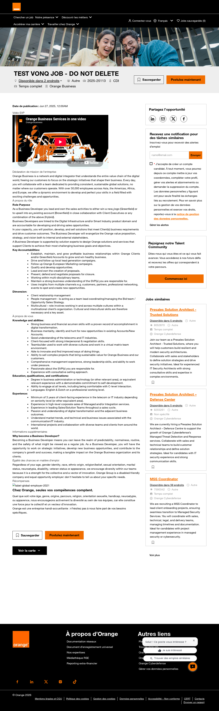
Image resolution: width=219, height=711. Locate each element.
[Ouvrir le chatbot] (192, 666)
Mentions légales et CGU (48, 698)
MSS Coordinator (164, 479)
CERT (187, 698)
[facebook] (17, 682)
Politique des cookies (77, 698)
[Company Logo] (16, 6)
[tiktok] (75, 682)
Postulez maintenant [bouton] (64, 535)
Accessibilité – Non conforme (164, 698)
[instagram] (60, 682)
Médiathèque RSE (78, 658)
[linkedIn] (32, 682)
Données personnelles (132, 698)
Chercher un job (23, 17)
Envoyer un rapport (194, 702)
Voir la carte (27, 550)
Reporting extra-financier (82, 663)
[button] (139, 20)
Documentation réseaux (81, 641)
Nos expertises (76, 652)
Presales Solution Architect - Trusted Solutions (173, 312)
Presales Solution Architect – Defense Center (173, 396)
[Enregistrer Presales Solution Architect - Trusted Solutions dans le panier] (153, 382)
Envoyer (196, 155)
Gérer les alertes (159, 225)
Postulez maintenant (186, 79)
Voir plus (155, 555)
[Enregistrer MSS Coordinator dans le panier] (153, 542)
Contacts (199, 698)
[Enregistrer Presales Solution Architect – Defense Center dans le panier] (153, 467)
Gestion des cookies (104, 698)
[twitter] (46, 682)
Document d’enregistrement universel (90, 647)
